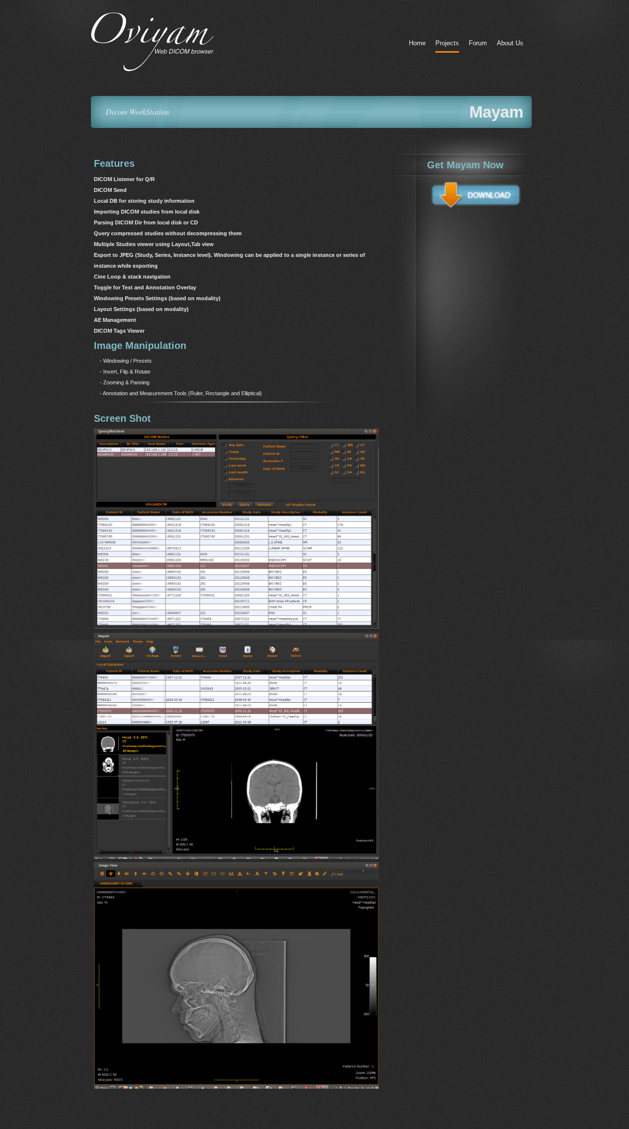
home (417, 43)
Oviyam (184, 41)
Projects (447, 43)
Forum (478, 43)
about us (510, 43)
